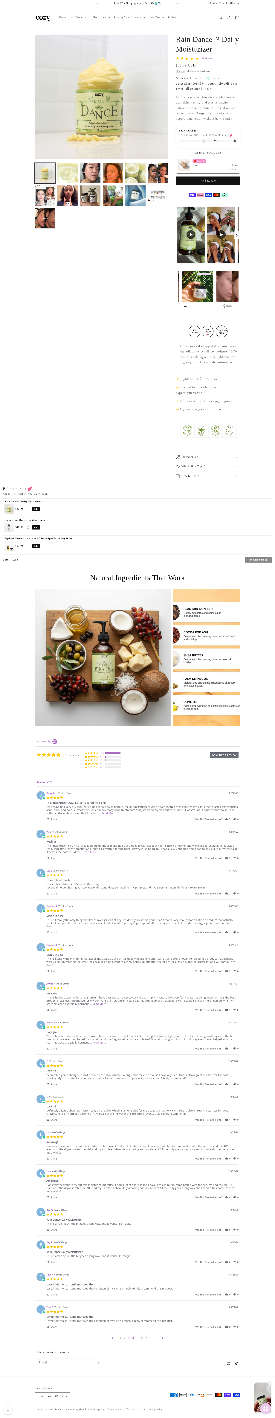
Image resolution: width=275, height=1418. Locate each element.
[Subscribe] (98, 1362)
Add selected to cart (258, 559)
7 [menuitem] (146, 1338)
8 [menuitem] (150, 1338)
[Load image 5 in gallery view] (135, 173)
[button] (80, 17)
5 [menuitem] (137, 1338)
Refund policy (97, 1409)
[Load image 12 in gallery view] (158, 195)
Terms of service (134, 1409)
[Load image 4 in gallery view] (113, 173)
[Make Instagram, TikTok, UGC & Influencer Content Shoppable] (228, 306)
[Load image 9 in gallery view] (90, 195)
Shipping (180, 70)
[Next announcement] (177, 3)
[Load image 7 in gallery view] (45, 195)
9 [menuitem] (154, 1338)
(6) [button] (101, 756)
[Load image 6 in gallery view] (158, 173)
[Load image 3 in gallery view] (90, 173)
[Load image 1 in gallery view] (45, 173)
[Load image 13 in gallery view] (45, 218)
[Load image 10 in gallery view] (113, 195)
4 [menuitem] (133, 1338)
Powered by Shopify (76, 1409)
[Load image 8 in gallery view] (67, 195)
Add (36, 509)
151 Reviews (207, 58)
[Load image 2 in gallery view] (67, 173)
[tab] (44, 783)
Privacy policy (115, 1409)
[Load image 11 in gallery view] (135, 195)
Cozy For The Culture (55, 1409)
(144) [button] (102, 753)
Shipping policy (154, 1409)
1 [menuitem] (120, 1338)
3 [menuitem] (129, 1338)
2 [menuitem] (124, 1338)
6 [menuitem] (142, 1338)
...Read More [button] (107, 813)
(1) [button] (101, 760)
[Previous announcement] (98, 3)
